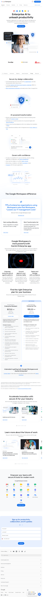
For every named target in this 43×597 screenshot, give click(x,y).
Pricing (21, 5)
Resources (25, 5)
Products (8, 5)
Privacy (2, 592)
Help (23, 592)
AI (17, 5)
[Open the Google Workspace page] (6, 1)
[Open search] (33, 2)
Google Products (18, 592)
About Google (11, 592)
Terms (6, 592)
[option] (5, 73)
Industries (13, 5)
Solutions (3, 5)
